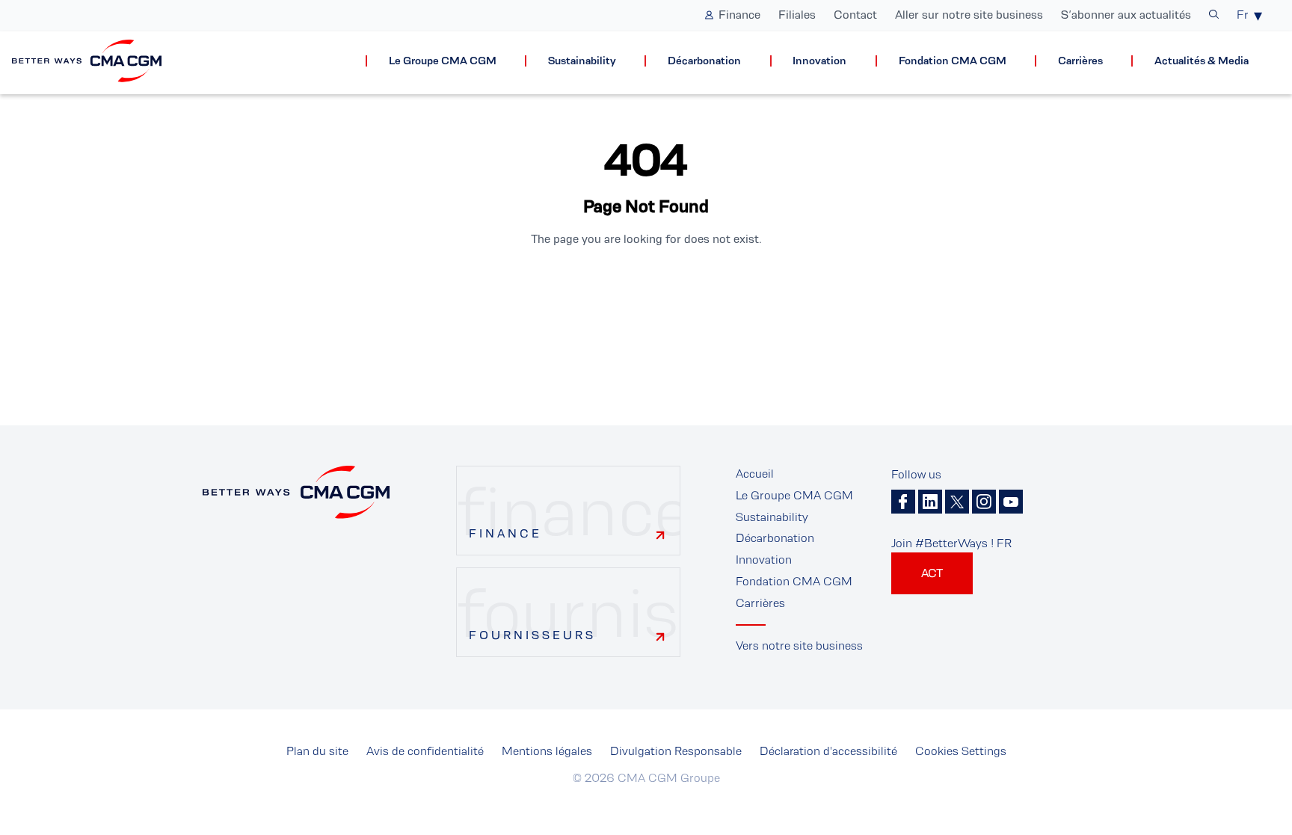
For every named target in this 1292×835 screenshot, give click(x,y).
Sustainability (582, 61)
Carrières (1080, 61)
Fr (1243, 14)
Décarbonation (704, 61)
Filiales (797, 14)
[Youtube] (1011, 502)
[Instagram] (984, 502)
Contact (855, 14)
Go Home (646, 289)
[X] (957, 502)
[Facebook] (903, 502)
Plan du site (317, 751)
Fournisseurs (532, 635)
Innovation (819, 61)
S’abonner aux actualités (1126, 14)
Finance (739, 14)
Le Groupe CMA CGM (442, 61)
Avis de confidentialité (425, 751)
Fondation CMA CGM (952, 61)
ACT (932, 573)
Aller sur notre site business (969, 14)
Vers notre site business (799, 645)
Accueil (755, 473)
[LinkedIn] (930, 502)
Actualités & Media (1201, 61)
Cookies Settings (960, 751)
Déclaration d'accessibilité (828, 751)
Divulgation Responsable (676, 751)
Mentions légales (547, 751)
